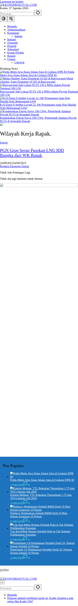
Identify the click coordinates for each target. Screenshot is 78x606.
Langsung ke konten (11, 1)
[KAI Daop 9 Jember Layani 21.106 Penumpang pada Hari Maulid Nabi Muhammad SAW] (39, 101)
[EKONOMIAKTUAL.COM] (18, 4)
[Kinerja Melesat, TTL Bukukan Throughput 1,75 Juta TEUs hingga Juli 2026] (42, 491)
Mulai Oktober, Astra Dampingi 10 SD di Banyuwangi (36, 80)
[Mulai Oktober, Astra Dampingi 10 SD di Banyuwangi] (33, 78)
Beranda (12, 594)
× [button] (2, 582)
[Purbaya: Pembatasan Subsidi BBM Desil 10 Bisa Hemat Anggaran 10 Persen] (42, 509)
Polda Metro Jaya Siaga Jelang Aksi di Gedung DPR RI (37, 73)
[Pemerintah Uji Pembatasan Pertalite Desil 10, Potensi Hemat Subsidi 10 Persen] (42, 546)
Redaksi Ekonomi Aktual (14, 166)
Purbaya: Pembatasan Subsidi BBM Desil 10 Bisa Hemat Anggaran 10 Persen (38, 515)
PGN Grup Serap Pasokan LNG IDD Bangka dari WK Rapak (32, 153)
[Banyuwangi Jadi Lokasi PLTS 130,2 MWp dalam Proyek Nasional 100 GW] (39, 88)
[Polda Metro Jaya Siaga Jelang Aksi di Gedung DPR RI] (34, 71)
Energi (4, 142)
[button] (38, 13)
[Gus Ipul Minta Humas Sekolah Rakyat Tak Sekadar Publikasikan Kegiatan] (42, 528)
